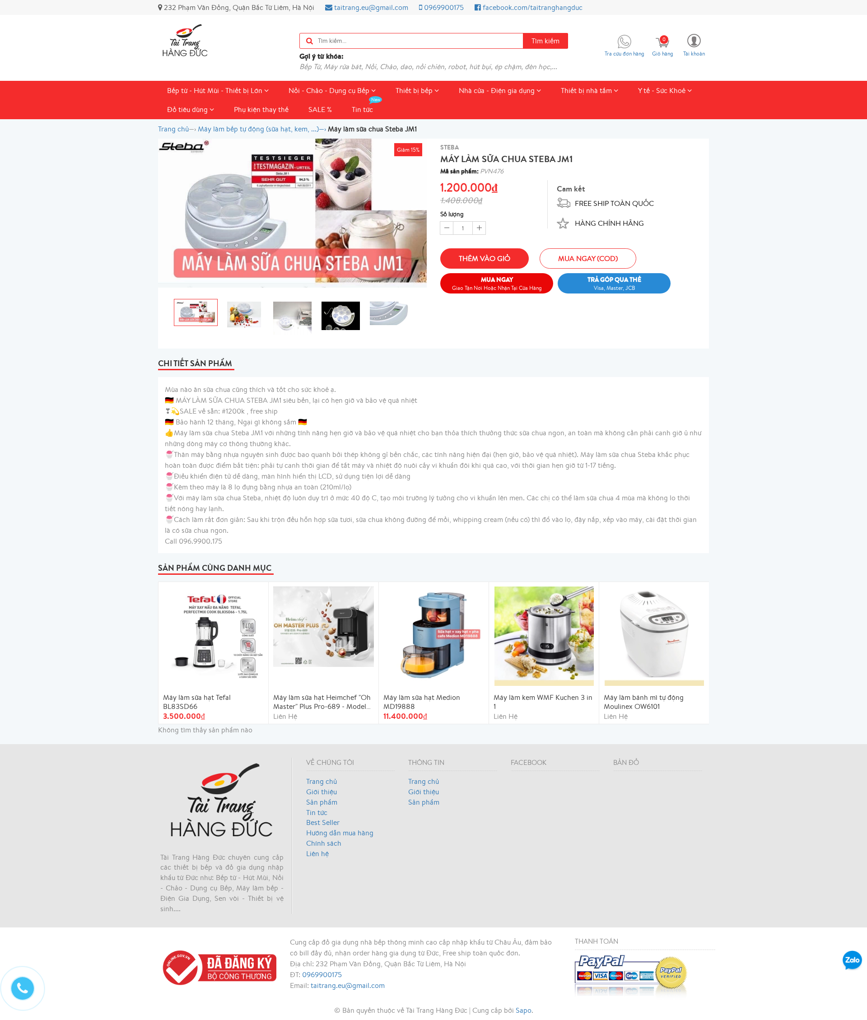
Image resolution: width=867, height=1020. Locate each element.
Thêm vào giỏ (484, 258)
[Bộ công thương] (217, 967)
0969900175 (443, 7)
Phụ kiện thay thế (261, 109)
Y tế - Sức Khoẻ (662, 90)
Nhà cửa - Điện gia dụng (497, 90)
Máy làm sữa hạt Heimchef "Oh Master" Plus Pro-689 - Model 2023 (322, 702)
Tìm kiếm (545, 41)
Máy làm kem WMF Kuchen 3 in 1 (543, 702)
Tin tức (362, 109)
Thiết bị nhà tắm (587, 90)
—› (262, 129)
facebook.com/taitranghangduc (532, 7)
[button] (694, 44)
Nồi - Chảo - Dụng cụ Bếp (330, 90)
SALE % (320, 109)
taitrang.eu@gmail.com (370, 7)
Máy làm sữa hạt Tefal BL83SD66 (197, 702)
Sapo (523, 1010)
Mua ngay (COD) (588, 258)
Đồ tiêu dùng (188, 109)
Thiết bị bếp (415, 90)
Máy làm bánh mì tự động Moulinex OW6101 (644, 702)
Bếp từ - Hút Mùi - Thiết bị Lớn (215, 90)
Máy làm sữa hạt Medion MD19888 (421, 702)
